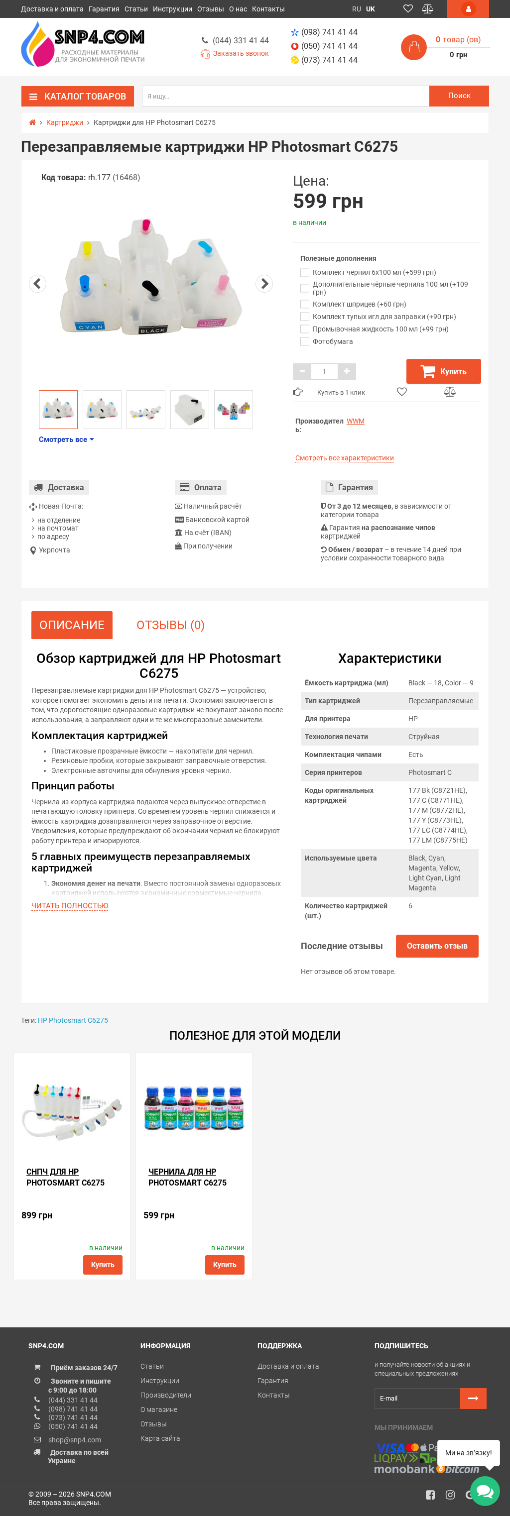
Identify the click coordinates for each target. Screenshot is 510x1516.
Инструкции (172, 9)
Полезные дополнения (338, 258)
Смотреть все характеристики (344, 458)
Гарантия (104, 9)
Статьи (136, 9)
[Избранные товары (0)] (408, 9)
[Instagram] (454, 1498)
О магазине (158, 1409)
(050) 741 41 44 (329, 46)
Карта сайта (160, 1438)
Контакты (268, 9)
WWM (356, 421)
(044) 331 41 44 (241, 40)
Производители (165, 1395)
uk (370, 9)
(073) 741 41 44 (329, 60)
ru (356, 9)
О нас (238, 9)
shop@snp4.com (74, 1440)
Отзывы (210, 9)
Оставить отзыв (437, 946)
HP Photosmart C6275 (73, 1020)
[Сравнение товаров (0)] (428, 9)
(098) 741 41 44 (329, 32)
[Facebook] (434, 1498)
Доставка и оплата (52, 9)
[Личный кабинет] (468, 9)
